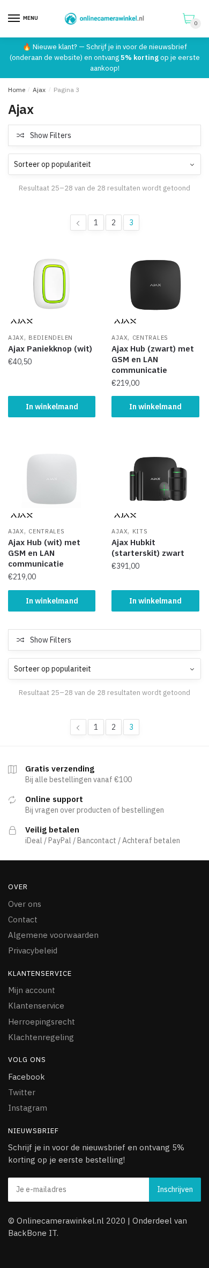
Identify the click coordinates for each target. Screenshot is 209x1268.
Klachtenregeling (41, 1037)
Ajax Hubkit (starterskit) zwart (147, 547)
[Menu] (14, 18)
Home (16, 90)
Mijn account (31, 990)
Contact (23, 919)
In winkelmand (52, 406)
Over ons (24, 904)
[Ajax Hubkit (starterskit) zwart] (155, 478)
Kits (140, 531)
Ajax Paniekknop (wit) (50, 348)
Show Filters (50, 135)
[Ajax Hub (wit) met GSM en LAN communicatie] (51, 478)
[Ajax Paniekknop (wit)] (51, 285)
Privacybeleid (32, 950)
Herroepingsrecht (41, 1022)
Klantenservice (36, 1005)
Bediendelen (50, 337)
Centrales (150, 337)
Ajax (39, 90)
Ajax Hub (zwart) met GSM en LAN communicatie (152, 359)
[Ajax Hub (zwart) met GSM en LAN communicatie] (155, 285)
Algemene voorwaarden (53, 935)
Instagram (27, 1108)
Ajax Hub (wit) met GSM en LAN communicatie (44, 553)
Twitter (21, 1092)
